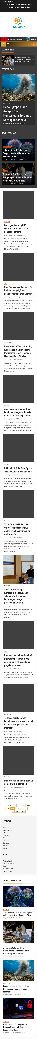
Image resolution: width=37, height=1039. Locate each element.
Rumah (5, 827)
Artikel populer (8, 830)
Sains (5, 171)
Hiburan (6, 464)
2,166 (7, 808)
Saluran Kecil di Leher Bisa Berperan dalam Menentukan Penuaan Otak (16, 153)
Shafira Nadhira (19, 475)
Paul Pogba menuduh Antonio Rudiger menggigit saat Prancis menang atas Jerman (18, 290)
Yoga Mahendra (20, 123)
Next (23, 811)
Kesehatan (7, 146)
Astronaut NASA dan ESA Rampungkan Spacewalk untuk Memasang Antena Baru (24, 59)
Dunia (5, 283)
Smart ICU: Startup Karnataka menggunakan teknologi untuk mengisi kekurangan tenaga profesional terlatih (16, 596)
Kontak (5, 848)
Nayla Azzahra (19, 537)
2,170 (30, 808)
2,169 (24, 808)
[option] (18, 60)
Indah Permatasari (20, 419)
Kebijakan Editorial (14, 7)
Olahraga (6, 520)
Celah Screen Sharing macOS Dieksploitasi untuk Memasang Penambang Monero (16, 1027)
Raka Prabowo (18, 359)
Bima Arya (17, 297)
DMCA (30, 4)
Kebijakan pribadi (21, 4)
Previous (9, 805)
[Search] (34, 44)
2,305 (17, 811)
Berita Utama (6, 103)
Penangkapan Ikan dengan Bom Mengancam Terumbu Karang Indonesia (16, 989)
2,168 (18, 808)
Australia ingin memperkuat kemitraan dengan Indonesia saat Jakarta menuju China (17, 412)
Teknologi (7, 221)
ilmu (4, 838)
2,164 (23, 805)
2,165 (28, 805)
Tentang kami (10, 4)
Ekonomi (6, 405)
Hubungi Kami (25, 7)
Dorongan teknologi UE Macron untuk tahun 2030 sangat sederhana (16, 228)
